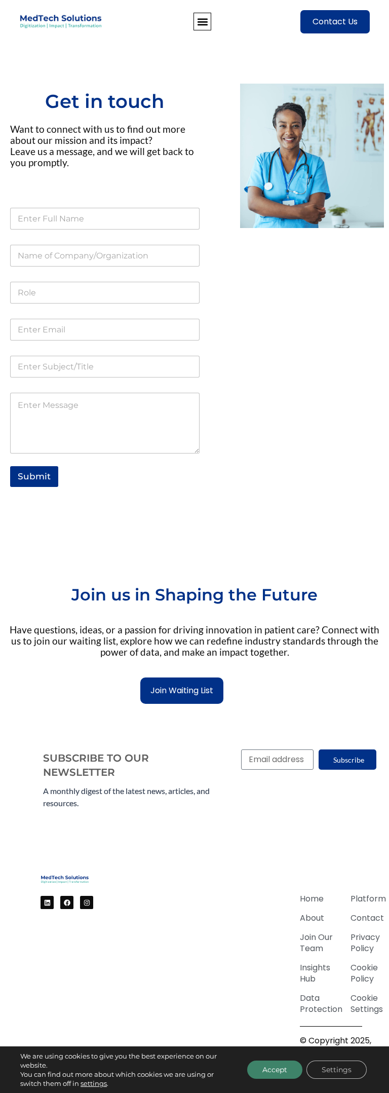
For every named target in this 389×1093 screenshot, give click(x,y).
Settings (337, 1069)
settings (94, 1083)
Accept (274, 1069)
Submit (34, 476)
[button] (202, 21)
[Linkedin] (47, 902)
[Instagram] (86, 902)
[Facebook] (66, 902)
